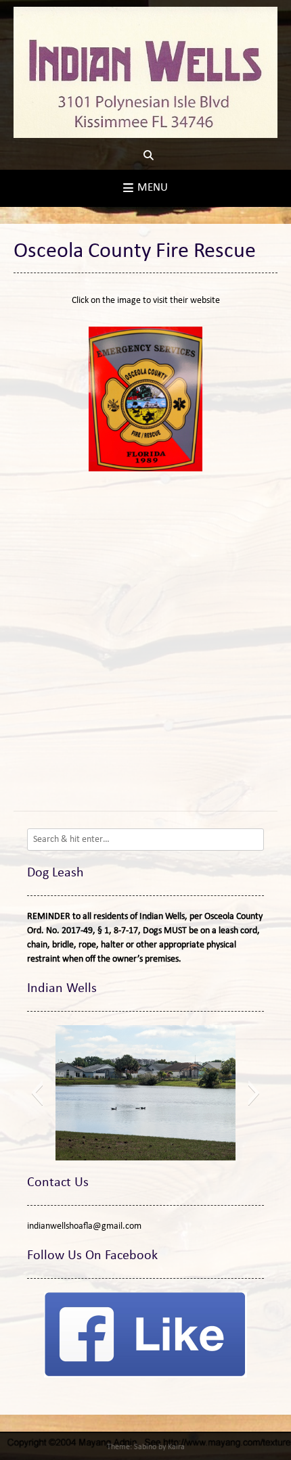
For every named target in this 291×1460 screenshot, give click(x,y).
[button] (36, 1092)
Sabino (145, 1447)
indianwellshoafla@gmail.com (84, 1226)
